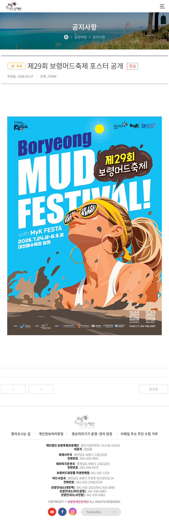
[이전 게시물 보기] (13, 389)
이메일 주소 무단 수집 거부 (139, 433)
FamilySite (94, 512)
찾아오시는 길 (21, 433)
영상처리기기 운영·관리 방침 (92, 433)
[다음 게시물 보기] (41, 389)
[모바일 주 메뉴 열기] (162, 6)
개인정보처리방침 (51, 433)
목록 (155, 389)
